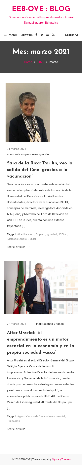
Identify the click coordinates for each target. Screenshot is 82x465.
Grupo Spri (14, 420)
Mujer (33, 238)
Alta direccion (25, 234)
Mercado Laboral (17, 238)
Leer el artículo (16, 247)
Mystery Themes (61, 459)
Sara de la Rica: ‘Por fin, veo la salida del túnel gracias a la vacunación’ (39, 170)
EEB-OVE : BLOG (41, 9)
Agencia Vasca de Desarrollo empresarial (41, 416)
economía (13, 154)
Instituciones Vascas (50, 324)
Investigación (40, 154)
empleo (26, 154)
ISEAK (62, 234)
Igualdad (52, 234)
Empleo (40, 234)
